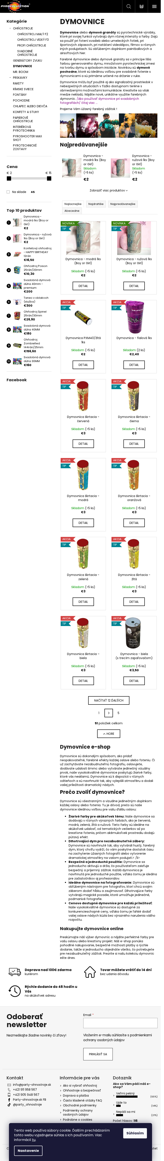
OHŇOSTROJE (23, 28)
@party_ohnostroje (27, 1104)
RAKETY (18, 83)
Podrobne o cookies (77, 1120)
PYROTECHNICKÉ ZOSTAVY (25, 147)
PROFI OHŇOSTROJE (31, 45)
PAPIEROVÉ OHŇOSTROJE (23, 119)
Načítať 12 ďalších (108, 700)
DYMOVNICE (22, 66)
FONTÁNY (20, 95)
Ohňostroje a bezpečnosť (82, 1090)
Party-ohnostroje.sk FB (29, 1099)
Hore (110, 734)
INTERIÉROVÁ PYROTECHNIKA (24, 129)
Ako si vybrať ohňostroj (80, 1085)
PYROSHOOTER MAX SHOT (27, 138)
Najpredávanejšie (122, 204)
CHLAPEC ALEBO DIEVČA (30, 106)
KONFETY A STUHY (26, 112)
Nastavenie (28, 1150)
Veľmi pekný (125, 1093)
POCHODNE (21, 100)
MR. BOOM (20, 72)
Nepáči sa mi (125, 1112)
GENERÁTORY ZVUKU (27, 60)
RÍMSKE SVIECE (23, 89)
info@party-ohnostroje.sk (32, 1085)
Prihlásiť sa (98, 1054)
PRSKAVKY (20, 77)
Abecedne (71, 211)
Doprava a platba (76, 1095)
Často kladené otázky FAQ (82, 1100)
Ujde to (121, 1102)
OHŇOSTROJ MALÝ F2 (32, 34)
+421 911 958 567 (25, 1089)
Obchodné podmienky (80, 1105)
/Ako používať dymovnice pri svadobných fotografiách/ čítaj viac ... (99, 101)
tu (33, 1139)
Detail (83, 286)
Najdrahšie (96, 204)
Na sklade (23, 192)
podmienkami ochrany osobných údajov (117, 1037)
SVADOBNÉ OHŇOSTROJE (27, 53)
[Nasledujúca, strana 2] (108, 713)
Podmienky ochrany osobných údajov (78, 1112)
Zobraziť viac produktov (107, 190)
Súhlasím (135, 1133)
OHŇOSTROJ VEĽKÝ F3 (33, 40)
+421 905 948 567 (26, 1095)
